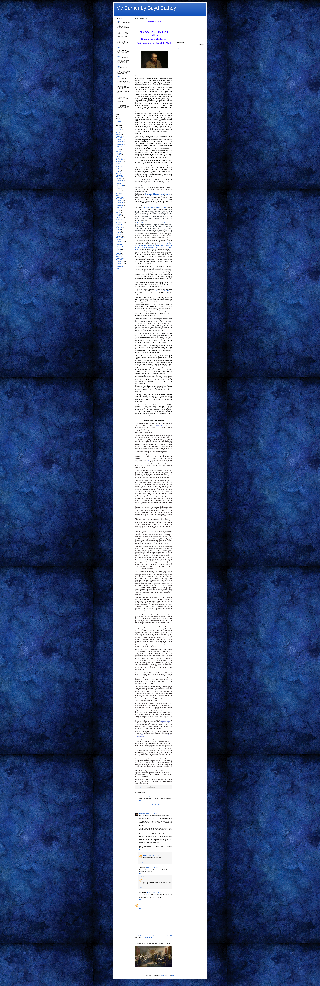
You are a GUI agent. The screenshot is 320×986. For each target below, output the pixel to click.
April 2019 (118, 234)
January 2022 (119, 178)
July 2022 (118, 168)
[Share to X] (151, 787)
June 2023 (118, 149)
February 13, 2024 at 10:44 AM (154, 892)
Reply (140, 800)
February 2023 (119, 156)
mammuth (162, 975)
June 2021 (118, 190)
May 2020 (118, 212)
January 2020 (119, 219)
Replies (142, 852)
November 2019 (120, 222)
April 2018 (118, 254)
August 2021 (119, 187)
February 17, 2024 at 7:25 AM (149, 904)
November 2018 (120, 243)
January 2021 (119, 198)
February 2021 (119, 197)
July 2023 (118, 148)
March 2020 (119, 215)
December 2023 (120, 139)
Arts (118, 116)
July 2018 (118, 249)
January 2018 (119, 259)
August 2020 (119, 207)
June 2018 (118, 251)
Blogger (172, 975)
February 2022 (119, 176)
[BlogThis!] (150, 787)
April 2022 (118, 173)
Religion (119, 121)
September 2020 (120, 205)
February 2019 (119, 237)
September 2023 (120, 144)
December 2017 (120, 261)
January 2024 (119, 137)
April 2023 (118, 153)
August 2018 (119, 248)
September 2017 (120, 266)
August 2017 (119, 268)
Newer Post (138, 935)
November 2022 (120, 161)
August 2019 (119, 227)
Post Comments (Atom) (147, 937)
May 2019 (118, 232)
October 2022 (119, 163)
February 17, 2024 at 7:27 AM (153, 879)
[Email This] (148, 787)
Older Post (169, 935)
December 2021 (120, 180)
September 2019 (120, 226)
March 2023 (119, 154)
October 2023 (119, 143)
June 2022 (118, 170)
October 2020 (119, 204)
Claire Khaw (142, 813)
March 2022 (119, 175)
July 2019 (118, 229)
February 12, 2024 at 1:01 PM (152, 813)
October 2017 (119, 265)
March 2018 (119, 256)
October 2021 (119, 183)
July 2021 (118, 188)
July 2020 (118, 209)
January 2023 (119, 158)
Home (154, 935)
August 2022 (119, 166)
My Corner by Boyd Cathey (146, 8)
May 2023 (118, 151)
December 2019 (120, 221)
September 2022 (120, 165)
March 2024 (119, 134)
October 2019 (119, 224)
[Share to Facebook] (153, 787)
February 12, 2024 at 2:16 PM (152, 867)
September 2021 (120, 185)
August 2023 (119, 146)
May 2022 (118, 171)
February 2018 (119, 258)
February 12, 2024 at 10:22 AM (153, 796)
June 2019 (118, 231)
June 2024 (118, 129)
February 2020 (119, 217)
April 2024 (118, 132)
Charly (145, 855)
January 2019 (119, 239)
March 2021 (119, 195)
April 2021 (118, 193)
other (119, 118)
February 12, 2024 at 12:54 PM (153, 804)
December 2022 (120, 159)
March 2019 (119, 236)
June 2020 (118, 210)
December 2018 (120, 241)
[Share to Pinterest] (154, 787)
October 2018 (119, 244)
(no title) (119, 21)
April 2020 (118, 214)
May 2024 (118, 131)
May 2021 (118, 192)
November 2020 (120, 202)
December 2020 (120, 200)
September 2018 (120, 246)
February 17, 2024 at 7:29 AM (153, 855)
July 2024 (118, 127)
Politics (119, 120)
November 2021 (120, 182)
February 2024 (119, 136)
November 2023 (120, 141)
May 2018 (118, 253)
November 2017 (120, 263)
